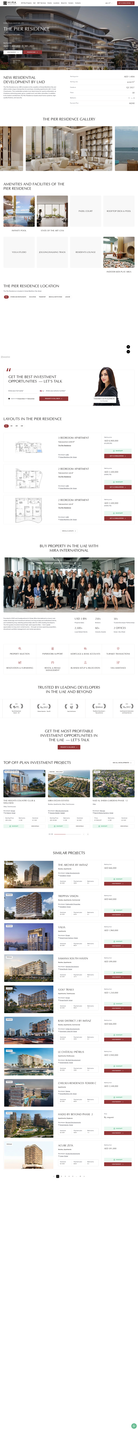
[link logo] (9, 3)
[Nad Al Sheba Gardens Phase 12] (114, 799)
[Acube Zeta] (69, 1155)
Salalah (62, 813)
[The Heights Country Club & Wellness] (24, 799)
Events (50, 3)
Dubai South (64, 969)
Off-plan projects (26, 3)
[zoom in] (128, 347)
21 (80, 1176)
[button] (42, 391)
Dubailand (63, 875)
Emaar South (64, 1000)
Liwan (62, 1156)
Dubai (75, 457)
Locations (56, 3)
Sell (34, 3)
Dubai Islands (64, 1062)
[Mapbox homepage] (5, 357)
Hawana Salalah (55, 813)
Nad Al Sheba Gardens (101, 813)
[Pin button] (4, 148)
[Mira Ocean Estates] (69, 799)
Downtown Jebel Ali (66, 1031)
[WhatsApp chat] (134, 1426)
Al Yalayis (8, 813)
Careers (70, 3)
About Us (64, 3)
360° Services (41, 3)
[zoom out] (128, 351)
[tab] (6, 297)
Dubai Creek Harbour (66, 938)
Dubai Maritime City (66, 457)
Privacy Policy (21, 399)
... (76, 1176)
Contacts (78, 3)
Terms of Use (30, 399)
